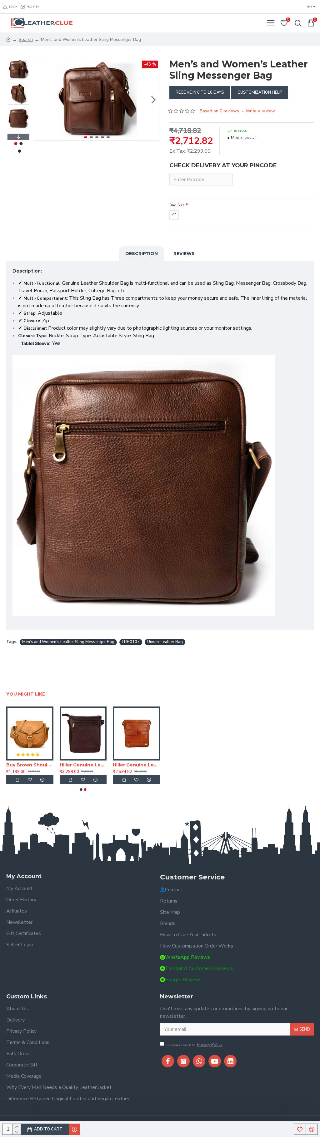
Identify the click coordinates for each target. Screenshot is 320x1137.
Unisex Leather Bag (165, 642)
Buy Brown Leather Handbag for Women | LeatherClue (136, 765)
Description (141, 253)
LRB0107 (131, 642)
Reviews (184, 253)
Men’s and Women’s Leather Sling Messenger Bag (68, 642)
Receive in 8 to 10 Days (200, 92)
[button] (40, 99)
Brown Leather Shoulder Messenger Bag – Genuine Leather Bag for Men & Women (83, 765)
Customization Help (260, 92)
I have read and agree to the (194, 1044)
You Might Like (25, 694)
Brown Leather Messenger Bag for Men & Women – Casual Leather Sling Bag (29, 765)
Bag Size (176, 205)
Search (26, 39)
